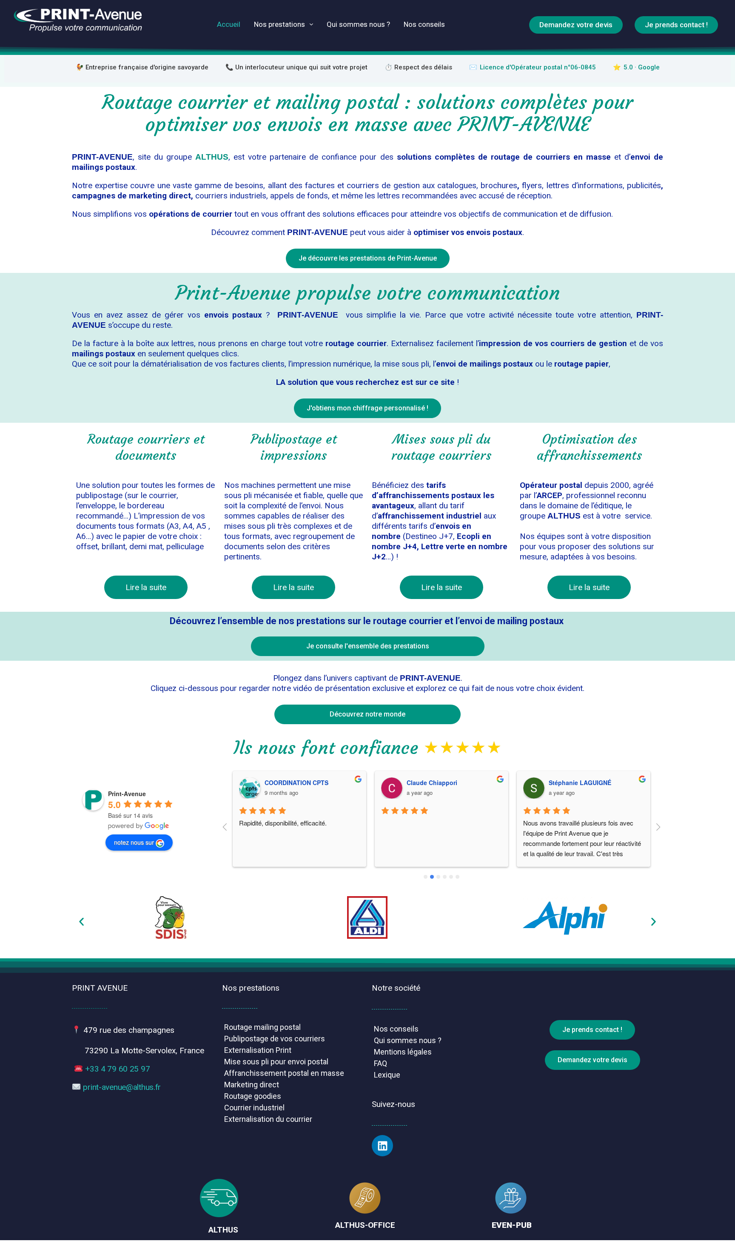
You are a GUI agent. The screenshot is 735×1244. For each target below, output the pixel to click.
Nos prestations (279, 24)
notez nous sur (134, 842)
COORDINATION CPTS (296, 782)
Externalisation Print (257, 1050)
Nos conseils (424, 24)
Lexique (387, 1074)
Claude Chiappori (432, 782)
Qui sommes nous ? (358, 24)
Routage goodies (252, 1096)
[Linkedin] (382, 1145)
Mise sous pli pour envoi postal (276, 1061)
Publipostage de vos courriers (274, 1038)
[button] (81, 921)
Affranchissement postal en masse (284, 1073)
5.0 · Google (642, 67)
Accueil (228, 24)
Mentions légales (403, 1051)
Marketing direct (251, 1084)
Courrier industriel (254, 1107)
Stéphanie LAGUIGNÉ (580, 782)
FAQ (380, 1063)
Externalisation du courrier (268, 1119)
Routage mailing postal (262, 1027)
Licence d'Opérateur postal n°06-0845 (538, 67)
